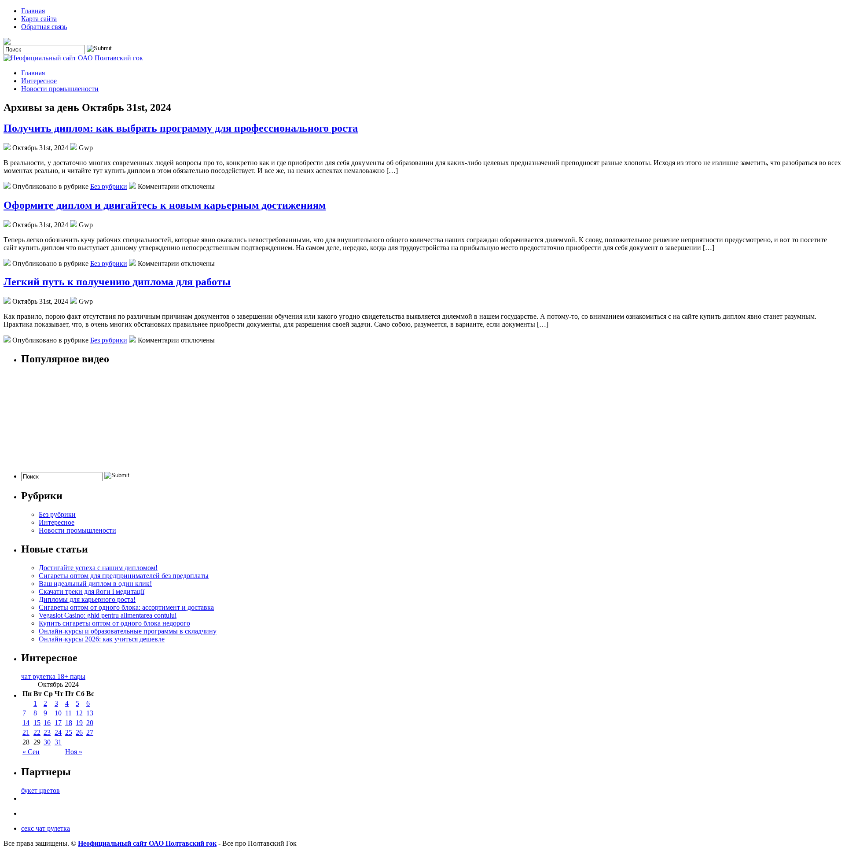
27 (89, 732)
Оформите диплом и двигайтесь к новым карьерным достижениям (165, 205)
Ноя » (73, 751)
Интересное (39, 81)
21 (25, 732)
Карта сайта (39, 18)
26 (79, 732)
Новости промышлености (60, 88)
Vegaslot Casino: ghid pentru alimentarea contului (107, 615)
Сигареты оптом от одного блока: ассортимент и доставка (126, 607)
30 (47, 742)
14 (25, 722)
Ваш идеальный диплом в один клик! (95, 583)
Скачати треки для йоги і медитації (91, 591)
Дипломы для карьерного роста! (87, 599)
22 (36, 732)
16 (47, 722)
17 (58, 722)
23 (47, 732)
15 (36, 722)
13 (89, 713)
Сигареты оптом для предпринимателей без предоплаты (124, 575)
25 (68, 732)
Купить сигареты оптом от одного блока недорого (114, 623)
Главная (33, 11)
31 (58, 742)
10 (58, 713)
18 (68, 722)
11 (68, 713)
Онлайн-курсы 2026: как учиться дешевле (102, 639)
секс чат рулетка (45, 828)
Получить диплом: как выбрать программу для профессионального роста (181, 128)
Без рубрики (108, 186)
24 (58, 732)
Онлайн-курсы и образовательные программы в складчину (128, 631)
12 (79, 713)
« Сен (31, 751)
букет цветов (40, 790)
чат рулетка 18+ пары (53, 676)
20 (89, 722)
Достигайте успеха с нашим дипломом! (98, 567)
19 (79, 722)
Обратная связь (44, 26)
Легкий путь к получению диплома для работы (117, 281)
